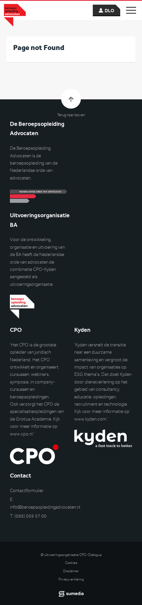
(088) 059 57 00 (31, 516)
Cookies (71, 563)
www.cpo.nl (21, 434)
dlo (109, 11)
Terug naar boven (71, 115)
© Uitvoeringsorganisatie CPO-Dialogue (71, 555)
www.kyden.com (90, 419)
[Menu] (131, 10)
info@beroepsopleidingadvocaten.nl (45, 507)
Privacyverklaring (71, 579)
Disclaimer (71, 571)
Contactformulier (27, 490)
